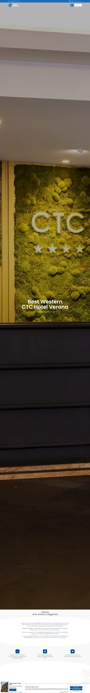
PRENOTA (78, 5)
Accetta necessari (76, 689)
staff (39, 632)
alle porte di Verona (29, 623)
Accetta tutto (76, 687)
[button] (72, 5)
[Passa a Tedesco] (80, 1)
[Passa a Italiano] (75, 1)
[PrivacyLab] (66, 692)
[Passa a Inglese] (77, 1)
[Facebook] (70, 1)
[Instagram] (72, 1)
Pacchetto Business (54, 636)
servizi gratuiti (47, 628)
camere (53, 628)
